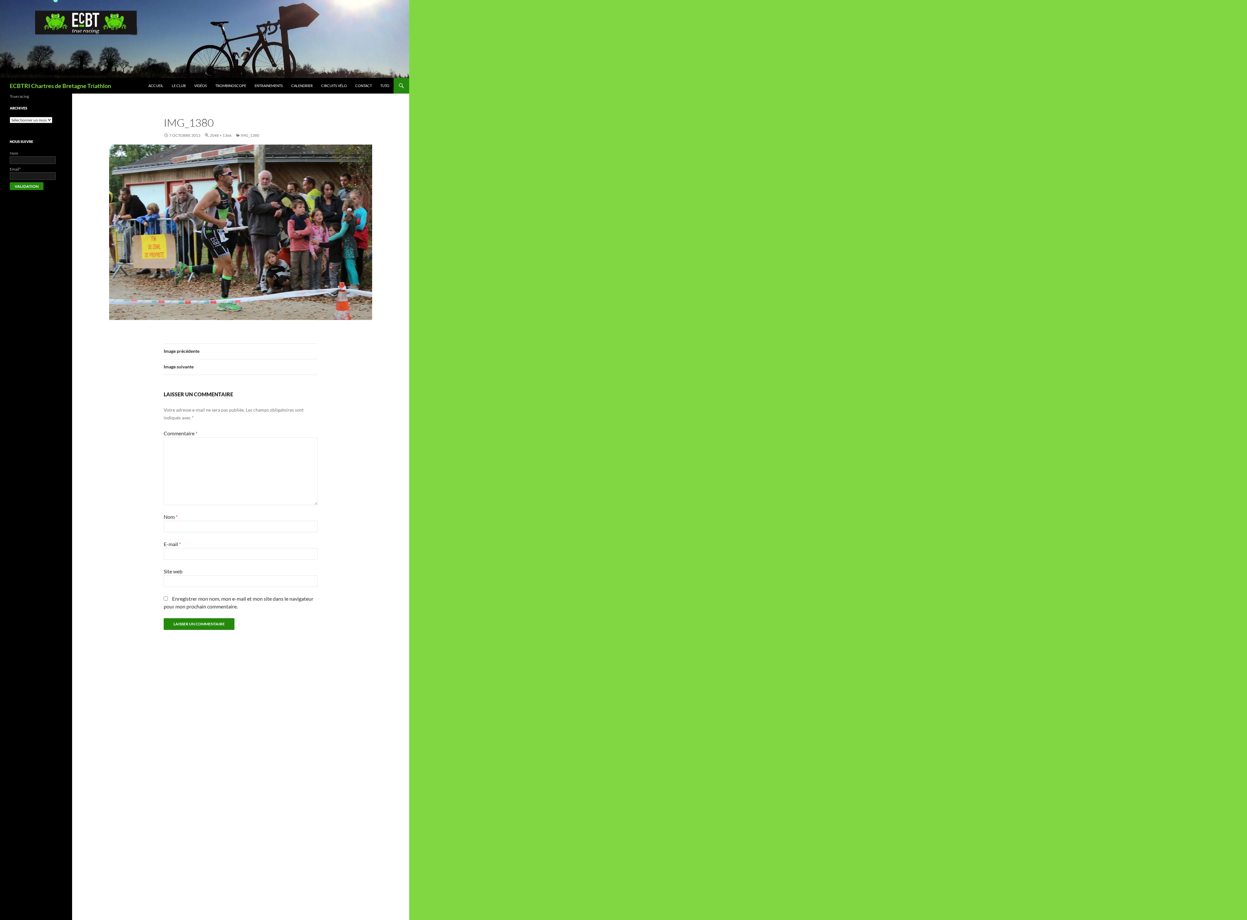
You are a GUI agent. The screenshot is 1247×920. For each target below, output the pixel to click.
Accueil (155, 85)
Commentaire (180, 433)
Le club (179, 85)
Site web (173, 571)
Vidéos (200, 85)
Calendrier (302, 85)
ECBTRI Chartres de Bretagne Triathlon (60, 85)
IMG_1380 (250, 135)
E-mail (172, 544)
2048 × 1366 (221, 135)
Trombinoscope (230, 85)
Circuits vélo (334, 85)
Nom (171, 517)
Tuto (384, 85)
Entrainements (269, 85)
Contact (363, 85)
